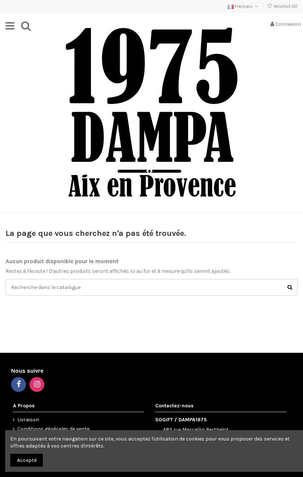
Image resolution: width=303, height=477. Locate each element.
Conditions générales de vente (53, 429)
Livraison (28, 420)
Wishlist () (285, 6)
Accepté (27, 460)
